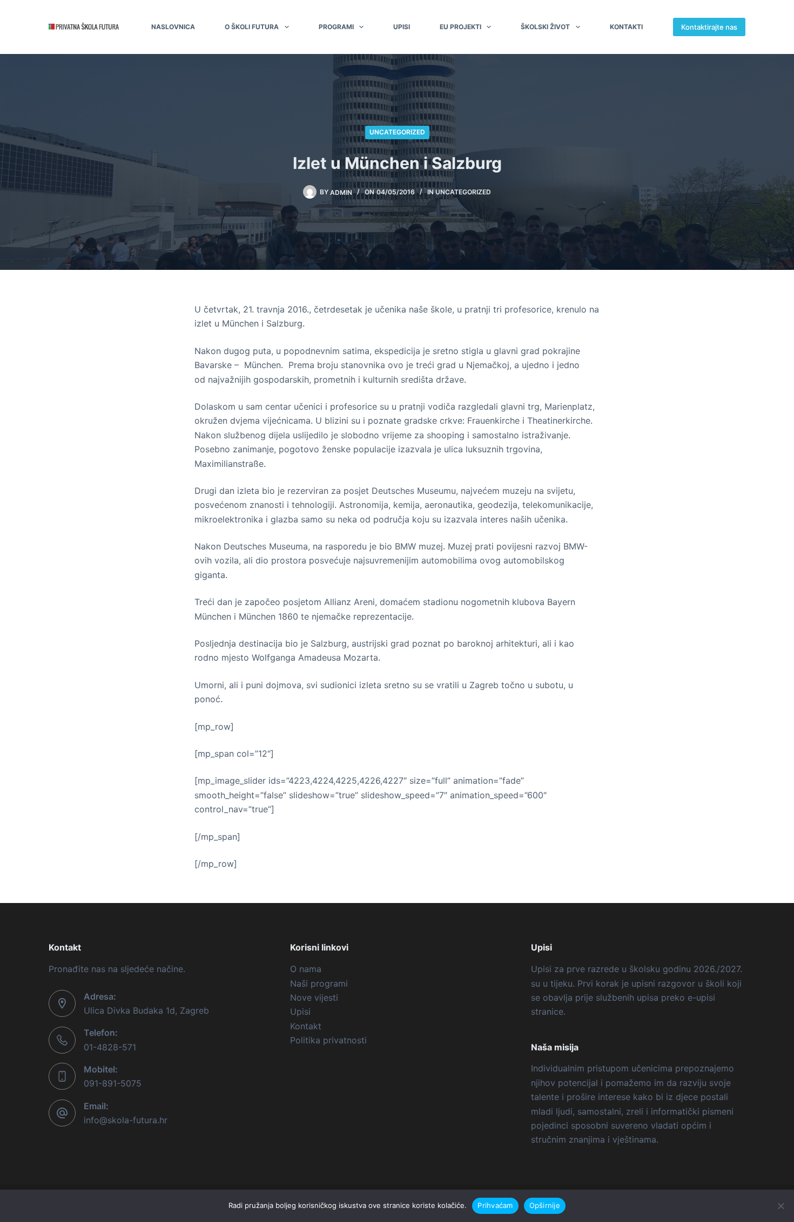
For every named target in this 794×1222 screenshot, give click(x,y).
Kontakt (305, 1026)
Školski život (545, 27)
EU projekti (460, 27)
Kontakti (626, 27)
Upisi (401, 27)
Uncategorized (397, 132)
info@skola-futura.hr (125, 1120)
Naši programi (319, 983)
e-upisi (701, 997)
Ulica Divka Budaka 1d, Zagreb (146, 1010)
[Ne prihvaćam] (780, 1205)
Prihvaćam (495, 1205)
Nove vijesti (314, 997)
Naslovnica (173, 27)
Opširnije (544, 1205)
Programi (336, 27)
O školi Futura (252, 27)
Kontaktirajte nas (709, 27)
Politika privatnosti (328, 1040)
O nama (305, 968)
